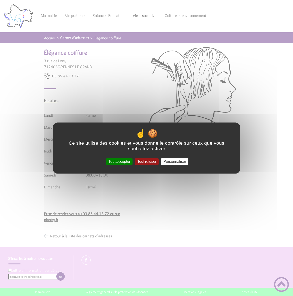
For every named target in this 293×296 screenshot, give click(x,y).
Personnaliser (174, 161)
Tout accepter (119, 161)
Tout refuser (146, 161)
